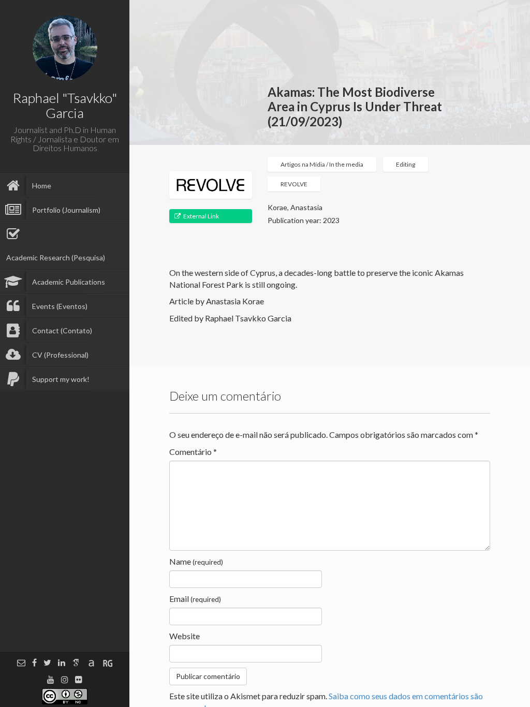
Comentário (193, 451)
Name (196, 561)
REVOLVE (294, 184)
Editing (405, 164)
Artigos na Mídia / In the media (322, 164)
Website (184, 636)
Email (195, 598)
